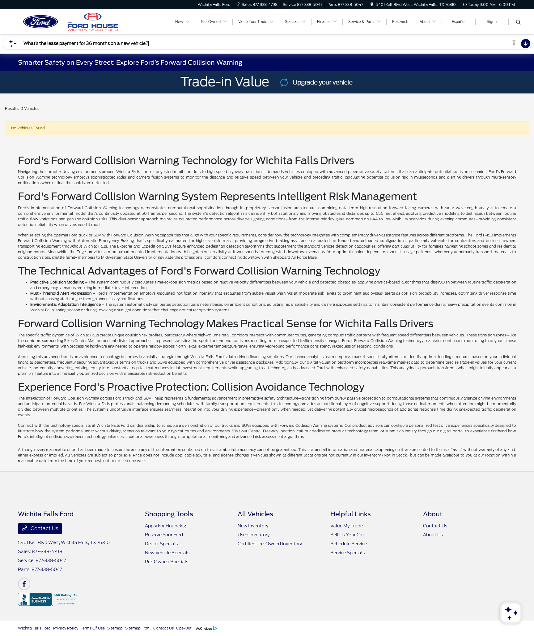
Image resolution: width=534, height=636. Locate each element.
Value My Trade (346, 525)
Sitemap (115, 628)
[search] (518, 22)
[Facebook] (24, 584)
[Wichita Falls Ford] (71, 21)
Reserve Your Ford (164, 534)
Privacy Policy (65, 628)
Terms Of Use (93, 628)
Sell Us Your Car (347, 534)
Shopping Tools (169, 514)
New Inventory (253, 525)
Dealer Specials (161, 543)
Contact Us (43, 528)
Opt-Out (184, 628)
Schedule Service (348, 543)
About (432, 514)
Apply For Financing (165, 525)
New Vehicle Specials (167, 552)
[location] (372, 4)
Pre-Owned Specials (166, 561)
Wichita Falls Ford (34, 628)
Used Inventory (253, 534)
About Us (433, 534)
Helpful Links (350, 514)
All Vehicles (255, 514)
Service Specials (347, 552)
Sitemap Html (138, 628)
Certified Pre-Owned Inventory (270, 543)
